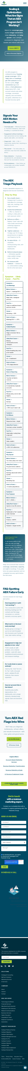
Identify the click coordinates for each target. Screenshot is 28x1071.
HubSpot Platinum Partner (8, 1030)
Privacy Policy (9, 1056)
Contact (3, 994)
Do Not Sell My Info (6, 1058)
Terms (2, 1056)
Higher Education (6, 1015)
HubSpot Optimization (7, 1034)
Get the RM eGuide (14, 739)
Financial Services (6, 1004)
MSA (23, 1058)
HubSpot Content (6, 1041)
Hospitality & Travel (6, 1017)
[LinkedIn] (2, 966)
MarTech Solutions (6, 977)
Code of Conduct (16, 1058)
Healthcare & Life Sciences (8, 1008)
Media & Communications (8, 1010)
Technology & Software (7, 1001)
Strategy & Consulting (7, 975)
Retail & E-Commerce (7, 1019)
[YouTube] (9, 966)
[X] (6, 966)
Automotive (4, 1022)
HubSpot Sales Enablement (8, 1047)
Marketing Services (6, 979)
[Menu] (25, 3)
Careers (3, 991)
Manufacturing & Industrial (8, 1006)
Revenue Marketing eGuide (14, 770)
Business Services (6, 1013)
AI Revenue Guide (14, 745)
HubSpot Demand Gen (7, 1050)
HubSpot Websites (6, 1043)
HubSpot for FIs (5, 1038)
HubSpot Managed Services (8, 1036)
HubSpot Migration (6, 1032)
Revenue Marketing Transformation (14, 766)
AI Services (4, 981)
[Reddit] (13, 966)
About (3, 989)
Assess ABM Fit (14, 48)
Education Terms (18, 1056)
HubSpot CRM (5, 1045)
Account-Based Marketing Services (14, 761)
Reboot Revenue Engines (14, 53)
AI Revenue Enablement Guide (14, 774)
